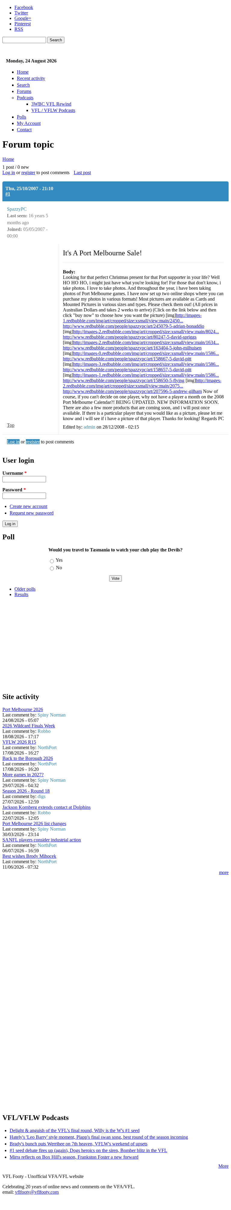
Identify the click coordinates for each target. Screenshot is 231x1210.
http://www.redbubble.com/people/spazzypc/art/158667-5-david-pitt (127, 358)
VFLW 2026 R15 (19, 742)
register (28, 172)
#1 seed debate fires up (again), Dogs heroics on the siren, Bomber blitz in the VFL (88, 1150)
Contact (24, 129)
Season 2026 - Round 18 (26, 790)
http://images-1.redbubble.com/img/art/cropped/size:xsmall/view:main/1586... (146, 375)
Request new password (32, 513)
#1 (7, 193)
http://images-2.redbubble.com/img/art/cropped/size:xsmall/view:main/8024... (146, 331)
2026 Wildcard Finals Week (28, 725)
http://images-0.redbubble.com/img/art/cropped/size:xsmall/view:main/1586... (146, 353)
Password (14, 489)
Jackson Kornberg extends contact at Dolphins (46, 807)
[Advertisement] (115, 644)
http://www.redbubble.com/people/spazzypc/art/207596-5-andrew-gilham (132, 391)
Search (23, 85)
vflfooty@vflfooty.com (37, 1192)
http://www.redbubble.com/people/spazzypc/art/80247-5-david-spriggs (129, 337)
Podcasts (25, 97)
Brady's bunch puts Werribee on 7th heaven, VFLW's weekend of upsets (78, 1143)
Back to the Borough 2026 (27, 758)
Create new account (28, 506)
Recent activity (31, 78)
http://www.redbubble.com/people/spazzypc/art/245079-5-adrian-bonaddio (133, 326)
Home (23, 72)
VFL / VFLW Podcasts (53, 110)
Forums (24, 91)
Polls (21, 117)
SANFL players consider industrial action (41, 839)
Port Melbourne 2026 (22, 709)
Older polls (24, 589)
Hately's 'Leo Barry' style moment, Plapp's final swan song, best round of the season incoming (99, 1137)
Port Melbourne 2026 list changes (34, 823)
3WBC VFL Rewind (51, 104)
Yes (59, 560)
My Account (29, 123)
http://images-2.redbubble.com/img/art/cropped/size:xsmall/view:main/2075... (142, 383)
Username (14, 473)
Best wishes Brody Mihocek (29, 856)
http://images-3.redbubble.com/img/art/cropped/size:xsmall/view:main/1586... (146, 364)
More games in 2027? (23, 774)
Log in (8, 172)
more (224, 872)
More (223, 1166)
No (59, 567)
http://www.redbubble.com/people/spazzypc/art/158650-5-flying (123, 380)
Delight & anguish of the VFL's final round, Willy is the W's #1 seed (75, 1130)
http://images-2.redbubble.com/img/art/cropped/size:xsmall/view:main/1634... (146, 342)
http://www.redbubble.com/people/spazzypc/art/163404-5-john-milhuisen (132, 347)
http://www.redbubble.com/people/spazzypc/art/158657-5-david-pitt (127, 369)
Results (21, 594)
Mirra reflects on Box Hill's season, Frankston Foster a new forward (74, 1157)
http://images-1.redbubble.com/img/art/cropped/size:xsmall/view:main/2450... (132, 318)
